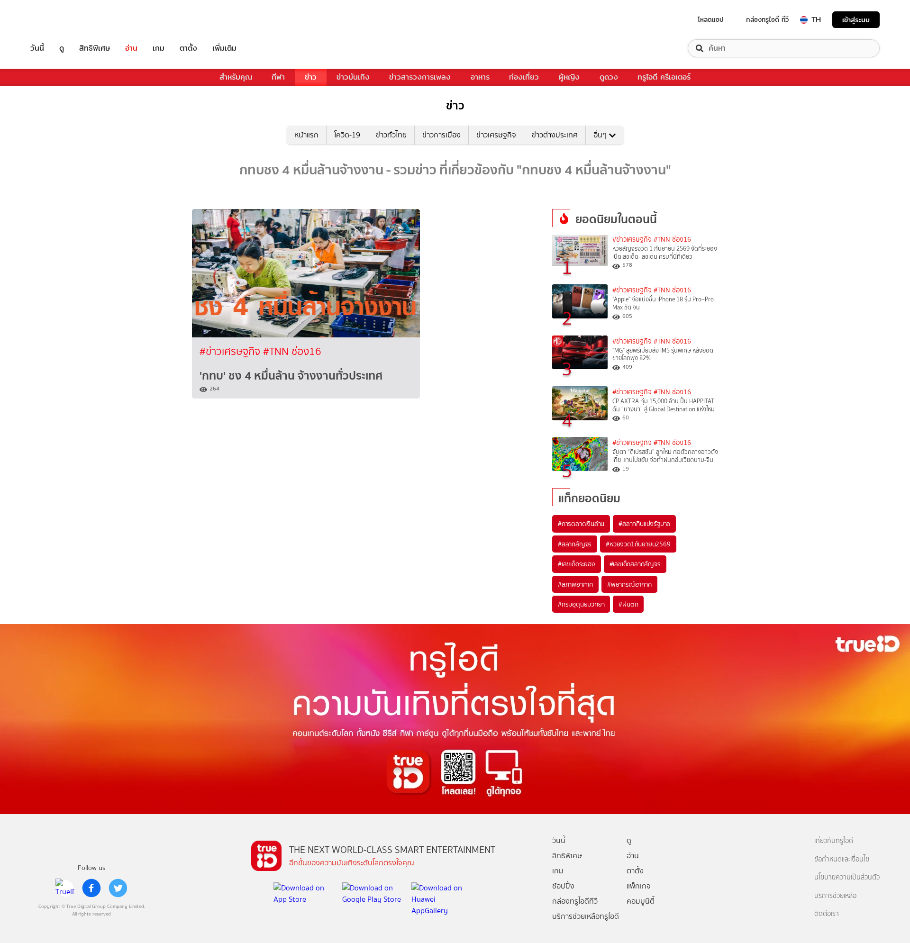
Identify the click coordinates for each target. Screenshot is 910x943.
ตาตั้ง (188, 48)
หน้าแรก (306, 134)
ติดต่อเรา (826, 914)
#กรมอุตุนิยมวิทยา (581, 604)
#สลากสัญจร (575, 544)
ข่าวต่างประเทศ (555, 134)
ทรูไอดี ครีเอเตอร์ (664, 77)
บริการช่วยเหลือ (835, 896)
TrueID (58, 19)
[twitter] (118, 888)
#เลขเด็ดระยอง (576, 564)
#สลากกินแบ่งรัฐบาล (644, 523)
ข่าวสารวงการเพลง (420, 77)
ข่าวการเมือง (441, 134)
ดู (61, 48)
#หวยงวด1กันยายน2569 (638, 544)
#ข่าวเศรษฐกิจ (231, 351)
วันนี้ (37, 48)
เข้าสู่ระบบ (856, 19)
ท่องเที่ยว (524, 77)
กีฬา (278, 77)
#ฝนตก (628, 604)
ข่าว (311, 77)
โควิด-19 (347, 134)
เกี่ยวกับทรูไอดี (833, 841)
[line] (64, 888)
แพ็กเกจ (639, 885)
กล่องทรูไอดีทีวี (575, 901)
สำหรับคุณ (235, 77)
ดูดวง (609, 77)
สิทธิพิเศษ (94, 48)
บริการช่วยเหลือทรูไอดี (585, 916)
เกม (158, 48)
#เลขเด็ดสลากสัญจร (635, 564)
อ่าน (131, 48)
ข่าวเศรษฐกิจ (496, 134)
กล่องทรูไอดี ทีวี (767, 19)
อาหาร (480, 77)
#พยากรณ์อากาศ (629, 584)
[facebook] (91, 888)
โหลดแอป (711, 19)
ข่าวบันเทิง (353, 77)
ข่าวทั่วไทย (391, 134)
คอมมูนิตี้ (641, 901)
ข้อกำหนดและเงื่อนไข (841, 859)
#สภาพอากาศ (575, 584)
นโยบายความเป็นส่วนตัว (847, 877)
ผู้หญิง (569, 77)
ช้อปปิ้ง (563, 885)
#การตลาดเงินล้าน (581, 523)
